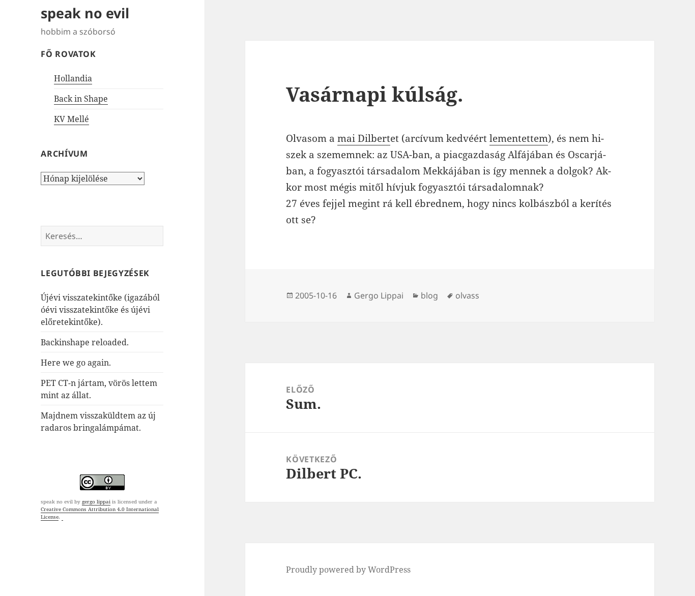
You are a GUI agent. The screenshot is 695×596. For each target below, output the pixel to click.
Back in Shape (81, 98)
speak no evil (85, 13)
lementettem (518, 138)
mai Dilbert (363, 138)
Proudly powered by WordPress (348, 569)
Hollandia (73, 78)
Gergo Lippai (378, 295)
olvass (467, 295)
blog (429, 295)
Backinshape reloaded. (85, 342)
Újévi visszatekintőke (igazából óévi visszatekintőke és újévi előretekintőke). (100, 309)
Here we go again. (76, 362)
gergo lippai (96, 501)
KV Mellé (71, 119)
